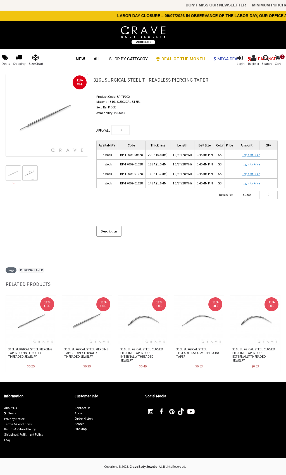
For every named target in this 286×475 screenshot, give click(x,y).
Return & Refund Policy (20, 429)
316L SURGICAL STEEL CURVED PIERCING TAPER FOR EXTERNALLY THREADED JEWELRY (253, 354)
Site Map (81, 429)
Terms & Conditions (18, 424)
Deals (12, 413)
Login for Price (251, 155)
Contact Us (82, 408)
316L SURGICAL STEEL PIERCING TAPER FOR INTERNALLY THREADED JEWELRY (30, 352)
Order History (84, 418)
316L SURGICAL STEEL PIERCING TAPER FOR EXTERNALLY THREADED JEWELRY (86, 352)
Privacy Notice (14, 419)
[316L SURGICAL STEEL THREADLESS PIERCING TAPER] (47, 115)
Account (81, 413)
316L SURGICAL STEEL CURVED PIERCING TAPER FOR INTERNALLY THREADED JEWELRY (141, 354)
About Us (10, 408)
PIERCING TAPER (31, 270)
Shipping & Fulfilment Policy (23, 434)
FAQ (7, 440)
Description (109, 231)
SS (13, 183)
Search (80, 424)
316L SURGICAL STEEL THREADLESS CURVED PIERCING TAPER (198, 352)
